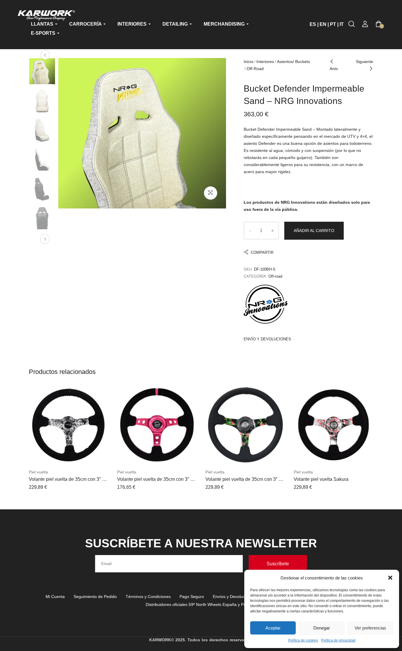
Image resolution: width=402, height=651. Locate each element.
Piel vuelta (38, 472)
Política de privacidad (338, 640)
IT (342, 24)
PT (333, 24)
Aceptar (272, 627)
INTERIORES (132, 23)
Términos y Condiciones (148, 596)
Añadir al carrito (314, 230)
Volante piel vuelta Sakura (321, 479)
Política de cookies (303, 640)
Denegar (321, 627)
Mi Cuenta (55, 596)
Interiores (265, 61)
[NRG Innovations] (266, 304)
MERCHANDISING (225, 23)
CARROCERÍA (86, 23)
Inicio (248, 61)
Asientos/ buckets (293, 61)
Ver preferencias (370, 627)
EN (323, 24)
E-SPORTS (44, 33)
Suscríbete (278, 563)
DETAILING (175, 23)
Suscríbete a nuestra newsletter (201, 543)
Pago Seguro (192, 596)
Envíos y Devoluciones (234, 596)
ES (313, 24)
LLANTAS (42, 23)
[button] (390, 578)
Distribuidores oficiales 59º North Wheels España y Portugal (201, 604)
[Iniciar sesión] (365, 24)
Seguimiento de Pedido (95, 596)
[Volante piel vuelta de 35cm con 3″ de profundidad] (68, 425)
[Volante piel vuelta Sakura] (333, 425)
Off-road (255, 68)
